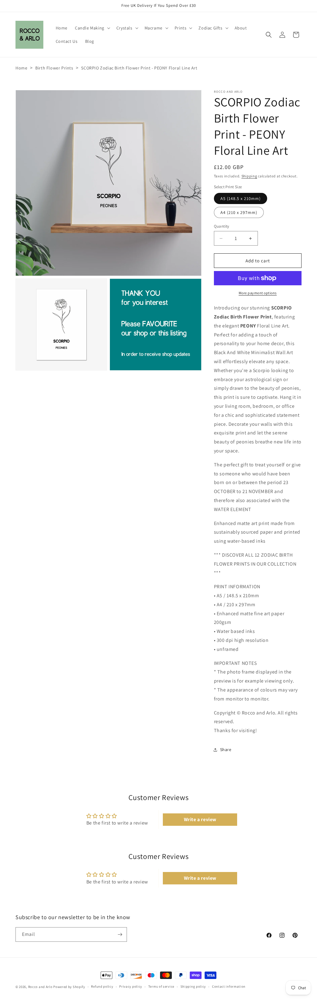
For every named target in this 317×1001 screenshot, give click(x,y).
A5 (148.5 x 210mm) (240, 198)
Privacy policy (130, 986)
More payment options (258, 293)
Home (21, 68)
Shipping (249, 176)
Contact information (228, 986)
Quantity (221, 226)
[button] (92, 27)
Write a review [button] (200, 819)
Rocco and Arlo (40, 987)
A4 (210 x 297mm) (238, 212)
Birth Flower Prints (54, 68)
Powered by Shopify (69, 987)
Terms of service (161, 986)
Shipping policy (193, 986)
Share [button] (226, 749)
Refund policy (102, 986)
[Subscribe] (120, 934)
